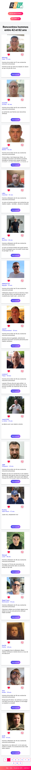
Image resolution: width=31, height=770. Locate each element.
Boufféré (4, 240)
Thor (3, 690)
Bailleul (4, 149)
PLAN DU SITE (18, 768)
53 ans (10, 285)
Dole (3, 737)
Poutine (4, 510)
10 (17, 763)
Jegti (3, 464)
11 (20, 763)
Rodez (4, 692)
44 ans (11, 466)
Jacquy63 (5, 148)
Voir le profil (15, 74)
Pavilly (4, 647)
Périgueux (5, 466)
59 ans (9, 376)
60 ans (11, 240)
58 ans (15, 330)
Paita (3, 59)
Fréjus (4, 376)
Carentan (4, 195)
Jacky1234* (5, 419)
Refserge (4, 57)
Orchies (4, 104)
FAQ (7, 768)
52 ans (11, 195)
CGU (11, 768)
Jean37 (4, 329)
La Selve (4, 421)
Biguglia (4, 285)
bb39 (3, 736)
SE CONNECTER (15, 18)
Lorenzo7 (5, 374)
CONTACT (27, 768)
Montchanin (5, 602)
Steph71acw (5, 600)
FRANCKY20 (6, 283)
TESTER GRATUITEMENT (15, 13)
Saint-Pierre (5, 511)
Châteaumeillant (7, 330)
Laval (3, 556)
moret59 (4, 103)
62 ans (10, 104)
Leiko (3, 193)
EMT (3, 238)
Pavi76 (4, 645)
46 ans (9, 556)
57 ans (8, 59)
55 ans (10, 421)
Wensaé (4, 555)
